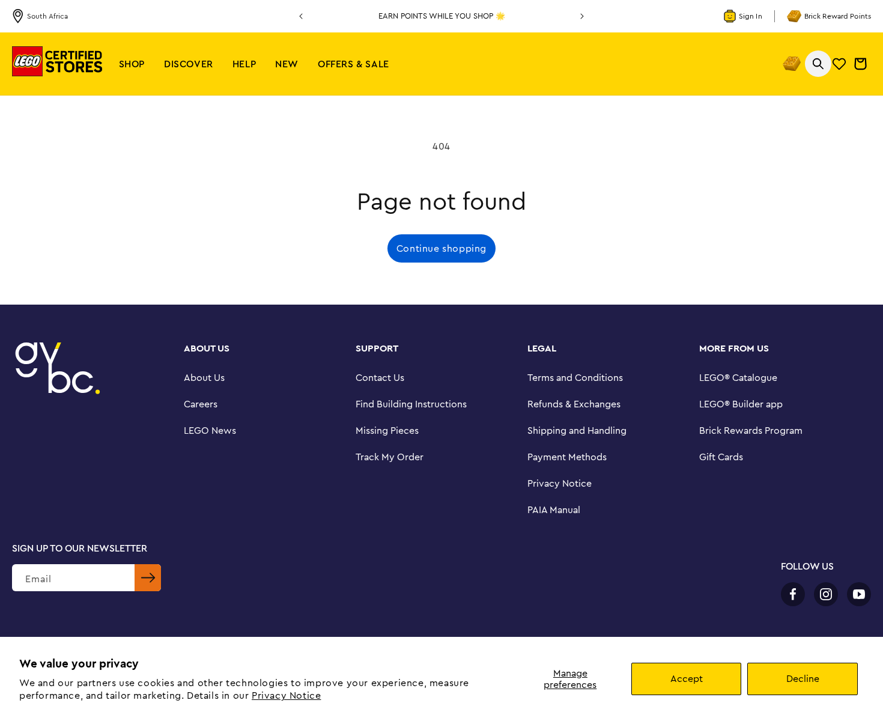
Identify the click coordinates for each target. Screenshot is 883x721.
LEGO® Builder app (741, 404)
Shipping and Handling (577, 430)
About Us (204, 377)
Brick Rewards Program (751, 430)
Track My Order (389, 457)
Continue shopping (441, 248)
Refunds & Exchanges (574, 404)
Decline (802, 678)
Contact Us (380, 377)
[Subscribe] (148, 577)
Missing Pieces (387, 430)
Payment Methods (567, 457)
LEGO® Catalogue (738, 377)
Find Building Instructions (411, 404)
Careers (200, 404)
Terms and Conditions (575, 377)
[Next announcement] (582, 16)
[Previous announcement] (301, 16)
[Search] (818, 63)
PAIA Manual (553, 509)
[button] (132, 64)
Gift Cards (721, 457)
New (287, 64)
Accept (686, 678)
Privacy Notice (286, 695)
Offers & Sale (353, 64)
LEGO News (210, 430)
